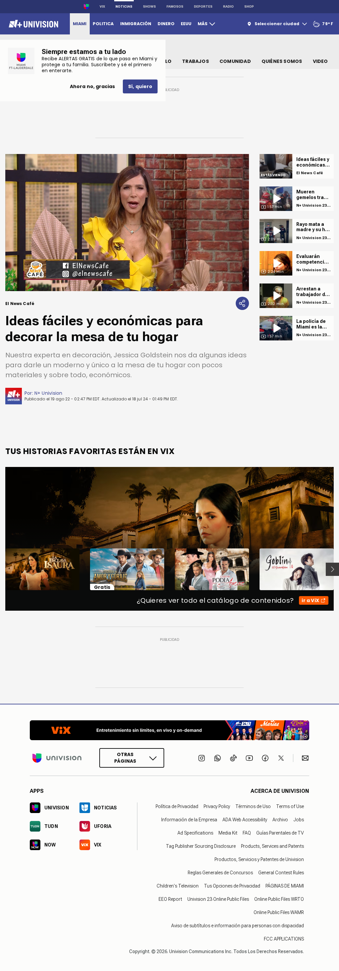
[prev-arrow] (1, 569)
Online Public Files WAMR (279, 912)
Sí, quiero (140, 86)
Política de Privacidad (177, 806)
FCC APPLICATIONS (284, 939)
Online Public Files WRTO (279, 899)
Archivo (280, 819)
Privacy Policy (217, 806)
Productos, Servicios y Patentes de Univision (259, 859)
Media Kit (227, 833)
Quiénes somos (282, 61)
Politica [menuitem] (103, 23)
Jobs (298, 819)
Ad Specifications (195, 833)
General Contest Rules (281, 872)
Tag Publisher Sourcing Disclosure (201, 846)
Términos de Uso (253, 806)
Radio (228, 6)
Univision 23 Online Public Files (218, 899)
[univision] (32, 23)
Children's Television (178, 886)
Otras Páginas (125, 757)
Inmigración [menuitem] (135, 23)
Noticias (124, 6)
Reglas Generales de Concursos (220, 872)
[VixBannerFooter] (169, 730)
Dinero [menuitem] (166, 23)
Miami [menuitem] (79, 23)
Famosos (175, 6)
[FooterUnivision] (56, 758)
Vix (102, 6)
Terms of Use (290, 806)
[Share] (242, 303)
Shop (249, 6)
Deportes (203, 6)
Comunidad (235, 61)
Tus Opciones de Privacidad (232, 886)
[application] (127, 222)
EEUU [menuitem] (186, 23)
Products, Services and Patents (272, 846)
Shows (149, 6)
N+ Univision (48, 393)
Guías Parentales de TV (280, 833)
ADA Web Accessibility (244, 819)
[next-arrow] (332, 569)
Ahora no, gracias (92, 86)
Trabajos (195, 61)
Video (320, 61)
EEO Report (170, 899)
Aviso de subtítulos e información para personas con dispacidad (237, 925)
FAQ (247, 833)
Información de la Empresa (189, 819)
